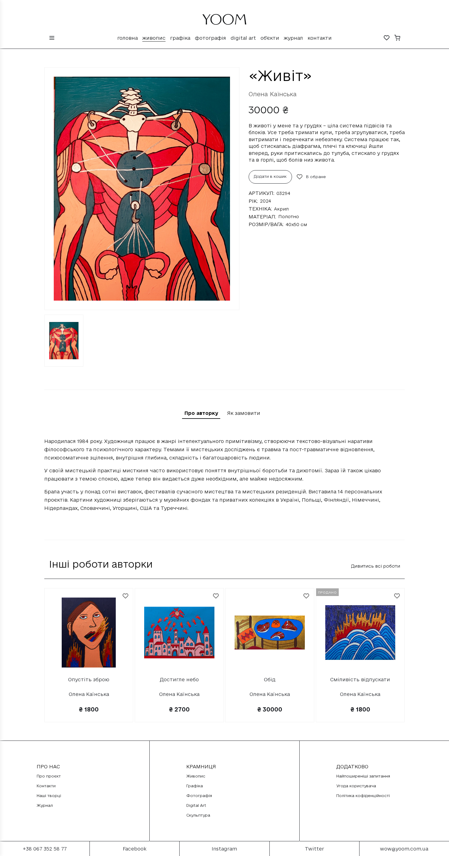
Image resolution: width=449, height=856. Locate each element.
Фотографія (210, 38)
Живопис (154, 38)
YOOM (225, 22)
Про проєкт (49, 776)
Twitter (314, 848)
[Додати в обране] (125, 596)
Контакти (320, 38)
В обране (316, 176)
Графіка (180, 38)
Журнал (293, 38)
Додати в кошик (270, 176)
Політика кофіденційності (363, 795)
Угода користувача (356, 786)
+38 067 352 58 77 (45, 848)
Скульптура (198, 815)
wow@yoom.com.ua (404, 848)
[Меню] (52, 38)
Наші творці (49, 795)
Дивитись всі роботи (375, 566)
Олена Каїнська (273, 94)
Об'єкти (270, 38)
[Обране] (387, 38)
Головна (127, 38)
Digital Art (243, 38)
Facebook (134, 848)
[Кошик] (397, 38)
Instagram (224, 848)
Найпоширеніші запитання (363, 776)
